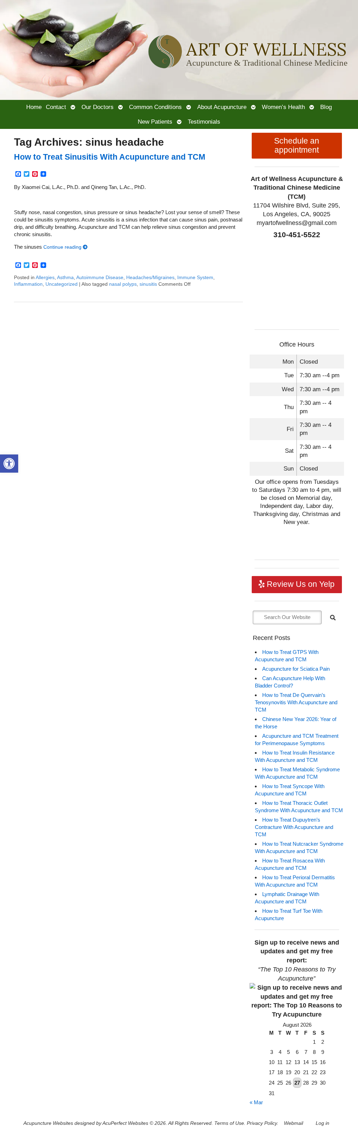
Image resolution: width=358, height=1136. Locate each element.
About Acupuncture (221, 107)
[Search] (332, 617)
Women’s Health (283, 107)
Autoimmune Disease (99, 277)
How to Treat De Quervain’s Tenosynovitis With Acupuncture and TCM (296, 702)
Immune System (195, 277)
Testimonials (204, 121)
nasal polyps (123, 284)
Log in (322, 1123)
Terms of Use (229, 1123)
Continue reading (63, 247)
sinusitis (148, 284)
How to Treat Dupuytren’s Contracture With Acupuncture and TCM (294, 827)
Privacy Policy (262, 1123)
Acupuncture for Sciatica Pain (296, 669)
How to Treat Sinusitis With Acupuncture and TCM (109, 157)
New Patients (155, 121)
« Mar (256, 1102)
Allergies (45, 277)
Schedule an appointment (296, 145)
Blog (326, 107)
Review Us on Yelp (300, 584)
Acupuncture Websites (48, 1123)
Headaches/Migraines (150, 277)
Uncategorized (61, 284)
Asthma (65, 277)
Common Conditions (155, 107)
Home (34, 107)
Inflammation (28, 284)
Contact (56, 107)
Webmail (293, 1123)
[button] (9, 463)
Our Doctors (97, 107)
